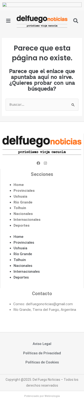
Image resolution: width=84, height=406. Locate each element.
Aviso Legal (42, 344)
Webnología (52, 396)
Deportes (22, 225)
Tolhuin (20, 208)
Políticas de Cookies (42, 362)
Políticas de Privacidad (42, 353)
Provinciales (24, 190)
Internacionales (27, 220)
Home (19, 185)
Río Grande (23, 202)
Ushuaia (20, 196)
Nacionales (23, 214)
